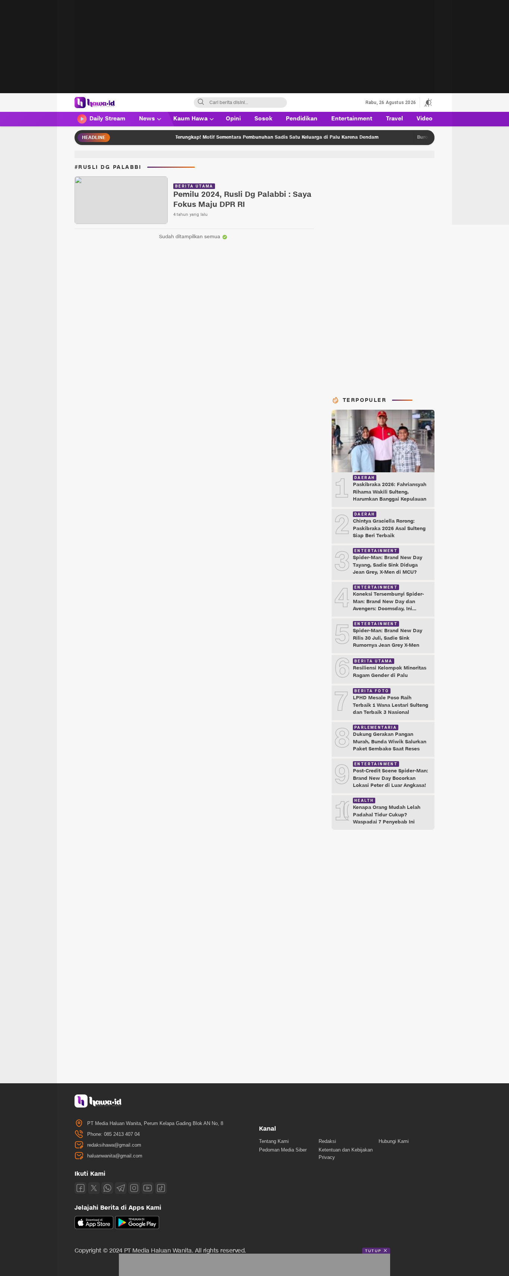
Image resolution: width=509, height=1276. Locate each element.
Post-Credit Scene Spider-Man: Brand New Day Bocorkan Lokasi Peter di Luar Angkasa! (390, 778)
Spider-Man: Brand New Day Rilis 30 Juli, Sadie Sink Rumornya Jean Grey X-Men (387, 638)
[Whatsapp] (107, 1188)
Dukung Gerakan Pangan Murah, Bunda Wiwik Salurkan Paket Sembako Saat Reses (389, 741)
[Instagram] (134, 1188)
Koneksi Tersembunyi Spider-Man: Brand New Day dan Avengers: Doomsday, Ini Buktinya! (388, 605)
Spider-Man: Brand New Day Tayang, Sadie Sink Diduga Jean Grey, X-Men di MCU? (387, 565)
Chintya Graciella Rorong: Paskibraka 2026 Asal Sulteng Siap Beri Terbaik (389, 528)
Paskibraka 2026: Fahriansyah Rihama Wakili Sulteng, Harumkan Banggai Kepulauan (389, 491)
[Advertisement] (254, 52)
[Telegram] (121, 1188)
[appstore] (94, 1227)
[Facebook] (80, 1188)
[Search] (201, 102)
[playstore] (137, 1227)
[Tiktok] (161, 1188)
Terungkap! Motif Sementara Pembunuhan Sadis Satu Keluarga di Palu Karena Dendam (243, 137)
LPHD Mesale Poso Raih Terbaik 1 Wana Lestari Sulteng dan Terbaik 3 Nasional (390, 705)
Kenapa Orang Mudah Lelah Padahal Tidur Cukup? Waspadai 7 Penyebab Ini (386, 814)
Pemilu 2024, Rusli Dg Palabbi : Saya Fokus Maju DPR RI (242, 200)
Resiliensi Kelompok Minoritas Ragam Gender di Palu (389, 672)
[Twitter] (94, 1188)
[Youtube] (148, 1188)
